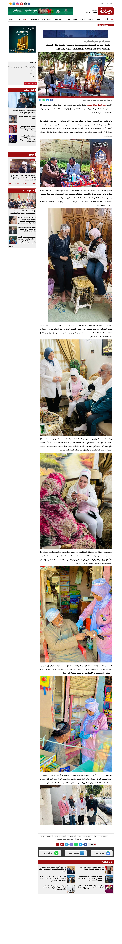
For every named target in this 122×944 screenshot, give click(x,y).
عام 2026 (78, 839)
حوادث (82, 19)
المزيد (13, 246)
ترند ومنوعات (34, 19)
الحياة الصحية (88, 839)
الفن (75, 19)
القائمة (21, 19)
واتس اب (48, 853)
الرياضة (98, 19)
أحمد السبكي (71, 836)
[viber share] (40, 100)
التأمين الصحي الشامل (101, 836)
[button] (34, 183)
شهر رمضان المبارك (60, 836)
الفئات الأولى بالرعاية (46, 836)
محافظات (58, 19)
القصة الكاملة (47, 19)
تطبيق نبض (73, 853)
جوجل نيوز (99, 853)
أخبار (106, 19)
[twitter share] (47, 100)
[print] (57, 844)
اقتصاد (67, 19)
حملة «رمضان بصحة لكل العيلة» (65, 839)
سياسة (90, 19)
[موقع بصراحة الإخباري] (106, 11)
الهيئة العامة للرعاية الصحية (97, 105)
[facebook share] (51, 100)
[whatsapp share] (43, 100)
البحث (11, 19)
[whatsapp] (62, 844)
